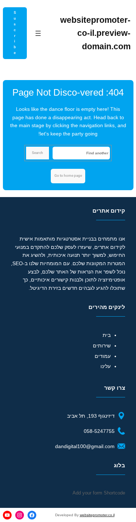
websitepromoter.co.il (97, 515)
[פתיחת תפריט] (38, 33)
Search (37, 152)
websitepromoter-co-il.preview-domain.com (95, 33)
